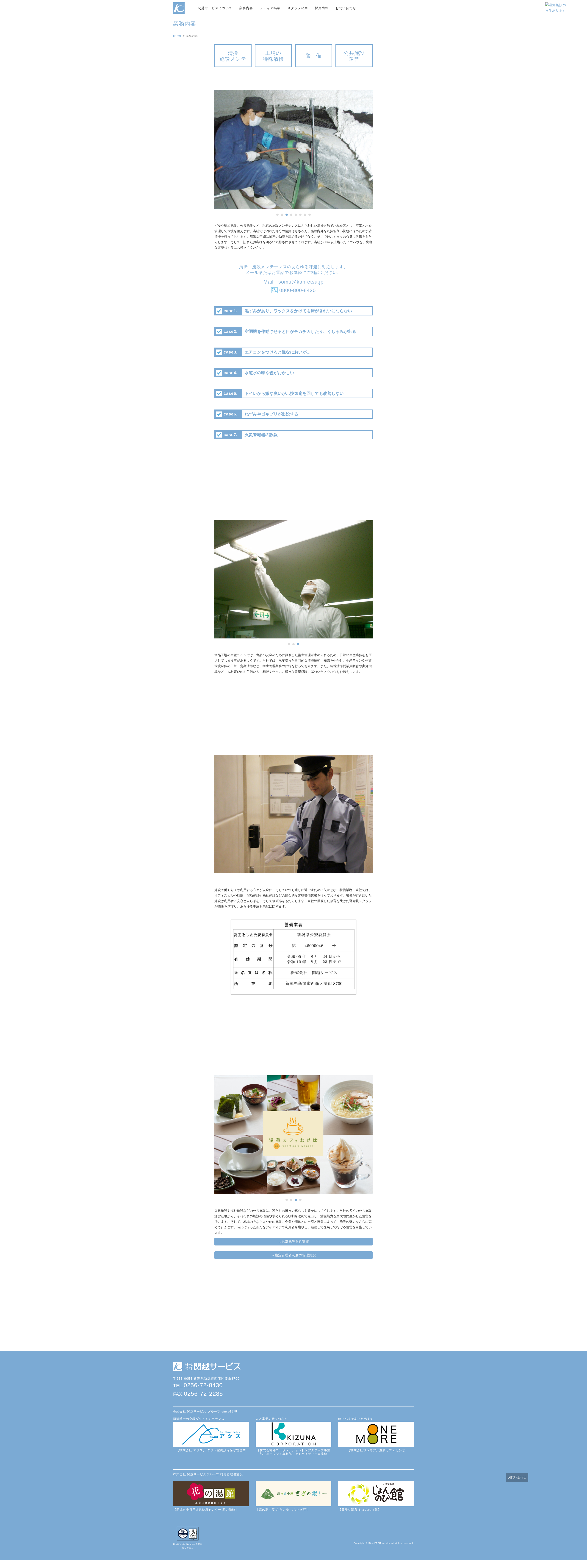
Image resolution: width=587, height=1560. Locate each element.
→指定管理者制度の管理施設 (293, 1255)
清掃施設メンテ (232, 56)
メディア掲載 (270, 8)
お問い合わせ (345, 8)
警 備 (313, 55)
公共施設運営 (354, 56)
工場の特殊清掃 (273, 56)
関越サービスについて (215, 8)
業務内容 (246, 8)
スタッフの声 (297, 8)
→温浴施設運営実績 (293, 1241)
